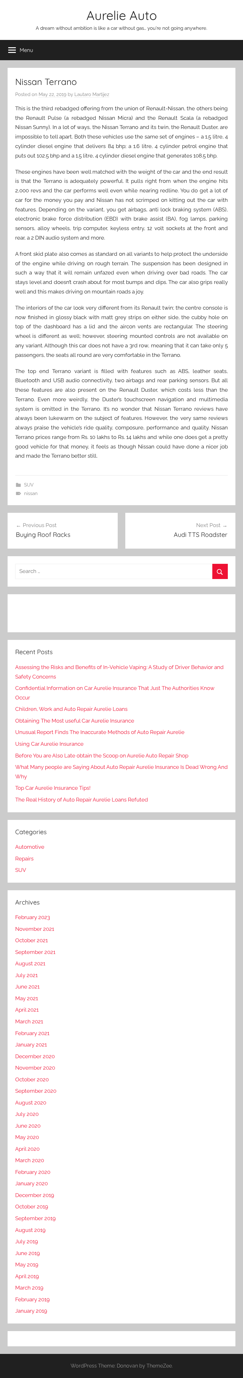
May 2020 (27, 1137)
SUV (29, 485)
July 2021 (26, 975)
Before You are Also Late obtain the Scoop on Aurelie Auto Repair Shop (101, 755)
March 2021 (29, 1021)
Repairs (24, 858)
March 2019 (29, 1288)
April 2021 (27, 1010)
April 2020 (27, 1149)
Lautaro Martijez (91, 94)
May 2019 (26, 1264)
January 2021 (31, 1044)
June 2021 (27, 986)
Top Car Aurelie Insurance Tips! (52, 788)
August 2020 (30, 1102)
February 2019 (32, 1299)
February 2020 (32, 1172)
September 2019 (35, 1218)
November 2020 (35, 1068)
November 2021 (34, 929)
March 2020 (29, 1160)
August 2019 (30, 1230)
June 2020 (27, 1126)
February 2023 (32, 917)
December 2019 (34, 1195)
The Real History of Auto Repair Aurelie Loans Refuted (81, 799)
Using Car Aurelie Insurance (49, 744)
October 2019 (31, 1206)
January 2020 (31, 1183)
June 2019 (27, 1253)
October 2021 (31, 940)
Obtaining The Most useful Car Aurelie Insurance (74, 721)
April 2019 (27, 1276)
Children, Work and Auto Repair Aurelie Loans (71, 709)
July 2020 (27, 1114)
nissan (31, 493)
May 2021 (26, 998)
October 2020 (32, 1079)
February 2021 (32, 1033)
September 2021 (35, 952)
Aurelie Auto (121, 15)
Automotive (29, 847)
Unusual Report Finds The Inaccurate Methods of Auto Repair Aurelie (99, 732)
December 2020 (35, 1056)
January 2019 (31, 1311)
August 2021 (30, 963)
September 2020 (35, 1091)
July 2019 (26, 1241)
